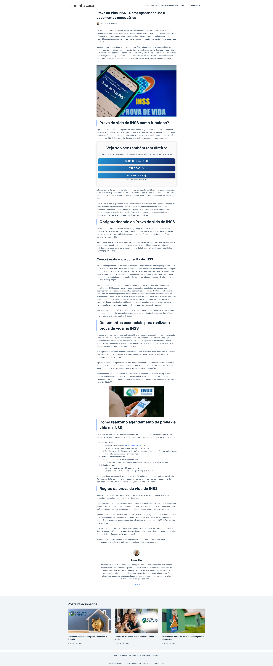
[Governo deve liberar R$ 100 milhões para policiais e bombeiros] (183, 621)
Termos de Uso (195, 5)
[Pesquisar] (204, 6)
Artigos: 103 (136, 584)
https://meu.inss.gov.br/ (134, 445)
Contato (184, 5)
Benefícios (114, 23)
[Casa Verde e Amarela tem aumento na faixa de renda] (136, 621)
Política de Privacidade (141, 656)
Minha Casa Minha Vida (169, 5)
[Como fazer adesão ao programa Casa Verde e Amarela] (89, 621)
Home (147, 5)
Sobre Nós (155, 5)
